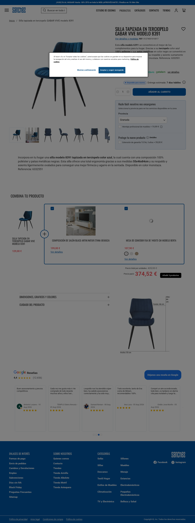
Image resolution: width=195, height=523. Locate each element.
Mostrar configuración (86, 70)
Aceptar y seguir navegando (112, 70)
